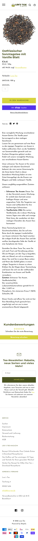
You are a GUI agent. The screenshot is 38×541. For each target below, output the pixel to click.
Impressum (6, 427)
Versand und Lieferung (11, 433)
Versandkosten (20, 67)
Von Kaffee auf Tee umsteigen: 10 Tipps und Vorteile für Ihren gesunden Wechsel (18, 458)
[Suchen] (29, 5)
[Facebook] (16, 510)
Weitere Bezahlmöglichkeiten (19, 112)
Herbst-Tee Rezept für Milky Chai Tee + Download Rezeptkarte (17, 464)
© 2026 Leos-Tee (19, 521)
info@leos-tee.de (8, 491)
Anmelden (19, 380)
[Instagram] (22, 510)
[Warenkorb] (34, 5)
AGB (4, 440)
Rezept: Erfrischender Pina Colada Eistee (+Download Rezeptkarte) (18, 452)
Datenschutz (7, 430)
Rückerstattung (8, 436)
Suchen (5, 424)
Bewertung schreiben (19, 337)
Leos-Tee (13, 76)
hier (33, 392)
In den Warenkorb (19, 100)
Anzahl (6, 85)
